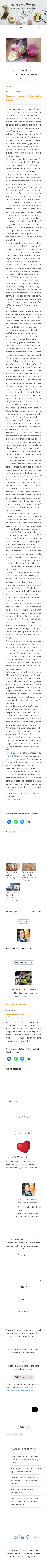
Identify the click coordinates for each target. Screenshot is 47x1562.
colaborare (10, 101)
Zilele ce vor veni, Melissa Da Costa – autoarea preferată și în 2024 (23, 993)
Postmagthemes (29, 1556)
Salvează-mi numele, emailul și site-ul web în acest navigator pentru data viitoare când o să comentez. (23, 1333)
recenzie (17, 1017)
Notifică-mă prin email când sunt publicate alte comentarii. (23, 1351)
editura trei (16, 1014)
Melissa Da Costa (28, 1014)
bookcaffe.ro (23, 5)
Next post (36, 911)
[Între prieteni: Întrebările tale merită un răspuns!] (29, 867)
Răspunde (23, 1157)
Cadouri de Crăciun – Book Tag (11, 875)
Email (23, 1299)
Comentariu (23, 1255)
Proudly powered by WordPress (23, 1550)
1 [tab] (17, 1117)
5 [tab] (27, 1117)
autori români (27, 96)
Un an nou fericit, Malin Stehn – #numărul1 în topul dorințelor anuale (25, 1480)
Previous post (12, 911)
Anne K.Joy (17, 96)
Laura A (12, 945)
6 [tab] (30, 1117)
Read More (12, 1101)
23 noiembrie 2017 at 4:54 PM (20, 1161)
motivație (9, 1017)
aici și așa (36, 762)
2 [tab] (19, 1117)
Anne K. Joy (11, 756)
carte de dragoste (33, 98)
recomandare (26, 1017)
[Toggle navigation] (21, 28)
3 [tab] (22, 1117)
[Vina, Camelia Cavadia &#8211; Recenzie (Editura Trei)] (13, 887)
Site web (23, 1311)
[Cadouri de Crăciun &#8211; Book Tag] (13, 867)
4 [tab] (24, 1117)
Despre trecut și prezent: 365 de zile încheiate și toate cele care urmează (25, 1501)
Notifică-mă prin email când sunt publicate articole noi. (23, 1367)
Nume (23, 1286)
